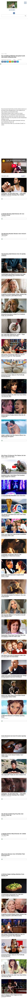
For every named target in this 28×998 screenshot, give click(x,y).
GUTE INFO (12, 10)
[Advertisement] (14, 35)
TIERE (14, 59)
